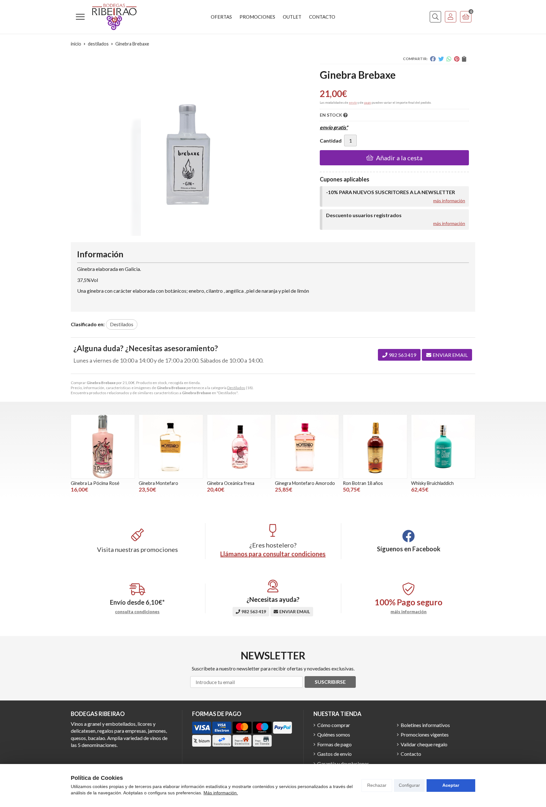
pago (367, 102)
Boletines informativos (425, 725)
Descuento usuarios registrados (364, 215)
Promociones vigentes (425, 734)
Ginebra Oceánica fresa (230, 483)
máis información (409, 611)
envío (353, 102)
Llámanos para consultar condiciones (272, 554)
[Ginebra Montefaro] (171, 446)
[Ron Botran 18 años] (375, 446)
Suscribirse (330, 682)
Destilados (236, 387)
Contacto (411, 754)
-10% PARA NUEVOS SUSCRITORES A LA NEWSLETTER (390, 192)
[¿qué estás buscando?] (435, 16)
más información (449, 200)
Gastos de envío (334, 754)
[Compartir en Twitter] (441, 59)
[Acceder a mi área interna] (450, 16)
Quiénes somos (333, 734)
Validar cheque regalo (424, 744)
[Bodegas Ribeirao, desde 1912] (114, 17)
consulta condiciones (137, 611)
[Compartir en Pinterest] (456, 59)
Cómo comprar (333, 725)
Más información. (220, 792)
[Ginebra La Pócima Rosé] (103, 446)
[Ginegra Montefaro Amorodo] (307, 446)
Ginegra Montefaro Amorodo (305, 483)
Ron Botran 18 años (363, 483)
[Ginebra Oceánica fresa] (239, 446)
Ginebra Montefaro (158, 483)
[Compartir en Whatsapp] (449, 59)
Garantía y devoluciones (343, 764)
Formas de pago (334, 744)
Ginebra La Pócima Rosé (95, 483)
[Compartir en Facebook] (433, 59)
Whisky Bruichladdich (432, 483)
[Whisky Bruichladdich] (443, 446)
